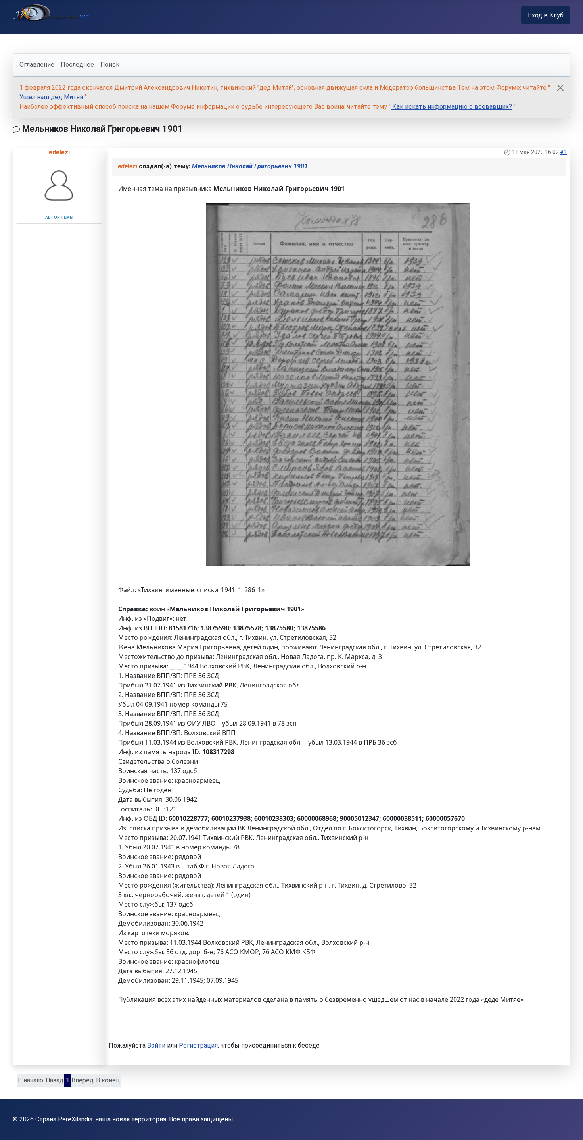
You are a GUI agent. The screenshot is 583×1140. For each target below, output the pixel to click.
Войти (156, 1045)
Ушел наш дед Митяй (51, 97)
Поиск (109, 64)
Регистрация (198, 1045)
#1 (563, 152)
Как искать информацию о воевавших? (451, 106)
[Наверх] (569, 1125)
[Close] (560, 88)
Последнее (77, 64)
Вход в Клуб (546, 15)
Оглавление (36, 64)
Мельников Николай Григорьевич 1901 (250, 166)
